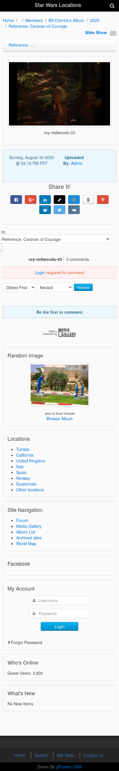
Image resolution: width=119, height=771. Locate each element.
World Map (26, 543)
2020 (94, 20)
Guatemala (26, 484)
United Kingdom (30, 461)
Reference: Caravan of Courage (38, 26)
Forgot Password (26, 642)
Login (40, 272)
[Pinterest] (103, 199)
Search (42, 755)
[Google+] (30, 199)
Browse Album (60, 418)
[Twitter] (59, 209)
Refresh (83, 287)
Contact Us (93, 755)
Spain (21, 472)
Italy (20, 466)
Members (34, 20)
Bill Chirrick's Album (66, 20)
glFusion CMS (69, 767)
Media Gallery (29, 526)
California (25, 455)
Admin (77, 163)
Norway (23, 478)
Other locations (30, 490)
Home (8, 20)
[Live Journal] (59, 199)
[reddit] (45, 209)
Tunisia (22, 449)
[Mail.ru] (74, 199)
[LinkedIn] (45, 199)
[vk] (74, 209)
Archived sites (29, 538)
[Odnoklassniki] (88, 199)
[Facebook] (16, 199)
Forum (22, 520)
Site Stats (66, 755)
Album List (25, 532)
